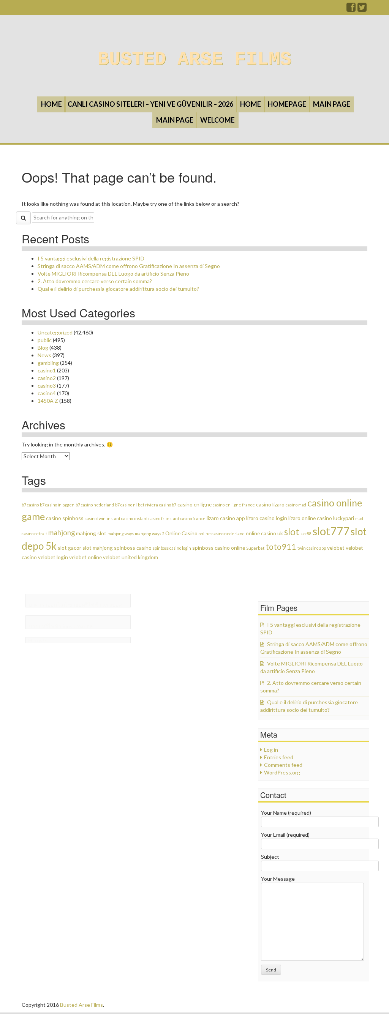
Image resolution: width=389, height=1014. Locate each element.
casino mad (296, 504)
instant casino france (186, 518)
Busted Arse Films (194, 59)
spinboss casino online (218, 547)
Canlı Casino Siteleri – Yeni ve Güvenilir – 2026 (150, 104)
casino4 (47, 393)
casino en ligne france (234, 504)
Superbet (255, 548)
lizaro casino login (266, 518)
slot (291, 531)
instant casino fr (149, 518)
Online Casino (181, 533)
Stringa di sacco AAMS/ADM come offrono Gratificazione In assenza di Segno (129, 266)
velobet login (53, 557)
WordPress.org (282, 772)
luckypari (343, 518)
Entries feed (278, 757)
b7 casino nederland (95, 504)
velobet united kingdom (130, 557)
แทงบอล (112, 604)
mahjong (61, 532)
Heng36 (37, 640)
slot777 (331, 531)
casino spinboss (65, 518)
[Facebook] (351, 9)
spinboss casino (133, 547)
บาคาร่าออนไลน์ (47, 604)
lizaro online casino (310, 518)
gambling (48, 363)
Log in (271, 749)
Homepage (287, 104)
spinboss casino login (172, 548)
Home (51, 104)
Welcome (217, 120)
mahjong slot (91, 533)
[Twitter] (362, 9)
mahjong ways (121, 533)
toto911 (281, 547)
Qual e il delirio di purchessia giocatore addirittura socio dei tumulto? (118, 288)
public (45, 340)
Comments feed (283, 765)
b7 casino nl (126, 504)
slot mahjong (97, 547)
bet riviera (148, 504)
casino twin (95, 518)
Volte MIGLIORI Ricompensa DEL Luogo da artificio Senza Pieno (113, 273)
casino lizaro (270, 504)
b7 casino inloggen (57, 504)
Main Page (331, 104)
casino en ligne (194, 504)
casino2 (47, 378)
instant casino (120, 518)
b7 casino (30, 504)
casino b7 (167, 504)
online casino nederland (222, 533)
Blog (43, 347)
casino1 (47, 370)
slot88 (306, 533)
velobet (336, 547)
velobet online (85, 557)
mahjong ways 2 (149, 533)
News (44, 355)
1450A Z (48, 400)
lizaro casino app (226, 518)
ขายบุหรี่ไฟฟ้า (84, 604)
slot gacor (69, 547)
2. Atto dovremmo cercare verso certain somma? (95, 281)
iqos (68, 626)
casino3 (47, 385)
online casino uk (264, 533)
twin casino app (311, 548)
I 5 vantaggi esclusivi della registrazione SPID (91, 258)
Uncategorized (55, 332)
